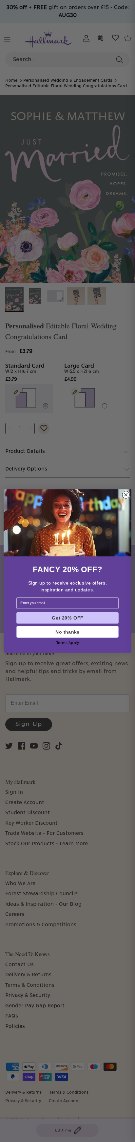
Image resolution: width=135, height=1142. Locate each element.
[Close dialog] (125, 494)
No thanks (67, 631)
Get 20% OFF (67, 618)
